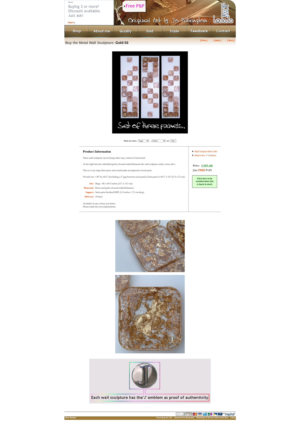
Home (70, 2)
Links (232, 418)
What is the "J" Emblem (205, 155)
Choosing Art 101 (164, 418)
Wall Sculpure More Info (205, 151)
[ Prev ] (203, 40)
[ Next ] (230, 40)
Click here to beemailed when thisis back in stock (205, 181)
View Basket (70, 418)
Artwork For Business (184, 418)
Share (71, 22)
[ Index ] (217, 40)
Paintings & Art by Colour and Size (212, 418)
